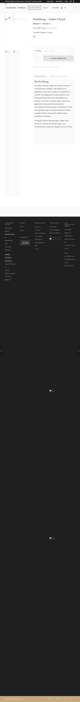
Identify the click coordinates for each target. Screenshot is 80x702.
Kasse (66, 1)
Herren (22, 230)
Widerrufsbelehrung (41, 233)
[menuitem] (50, 1)
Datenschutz (39, 239)
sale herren (56, 67)
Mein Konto (50, 1)
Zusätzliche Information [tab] (58, 76)
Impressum (38, 236)
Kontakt (37, 230)
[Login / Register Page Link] (61, 8)
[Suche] (65, 8)
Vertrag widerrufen (25, 242)
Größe (38, 51)
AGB (36, 246)
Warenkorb (59, 1)
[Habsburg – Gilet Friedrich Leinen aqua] (1, 351)
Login (36, 249)
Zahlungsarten (39, 242)
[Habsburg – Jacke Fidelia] (78, 351)
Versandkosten (51, 28)
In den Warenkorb (58, 58)
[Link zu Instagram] (70, 1)
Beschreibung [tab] (40, 76)
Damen (22, 226)
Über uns (38, 227)
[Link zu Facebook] (73, 1)
